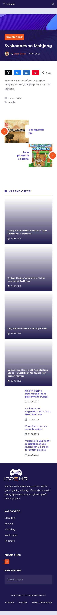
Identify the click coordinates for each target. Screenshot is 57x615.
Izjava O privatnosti (42, 602)
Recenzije (10, 540)
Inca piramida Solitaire (23, 155)
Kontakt (23, 602)
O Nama (9, 602)
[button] (53, 4)
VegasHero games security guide (27, 328)
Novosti (9, 523)
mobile (12, 102)
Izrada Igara (11, 535)
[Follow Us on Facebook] (7, 561)
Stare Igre (10, 517)
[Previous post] (4, 131)
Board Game (14, 37)
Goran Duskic (20, 53)
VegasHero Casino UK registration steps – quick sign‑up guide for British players (28, 372)
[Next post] (52, 155)
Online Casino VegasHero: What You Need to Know (26, 279)
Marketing (10, 529)
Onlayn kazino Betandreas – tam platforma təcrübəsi (27, 232)
